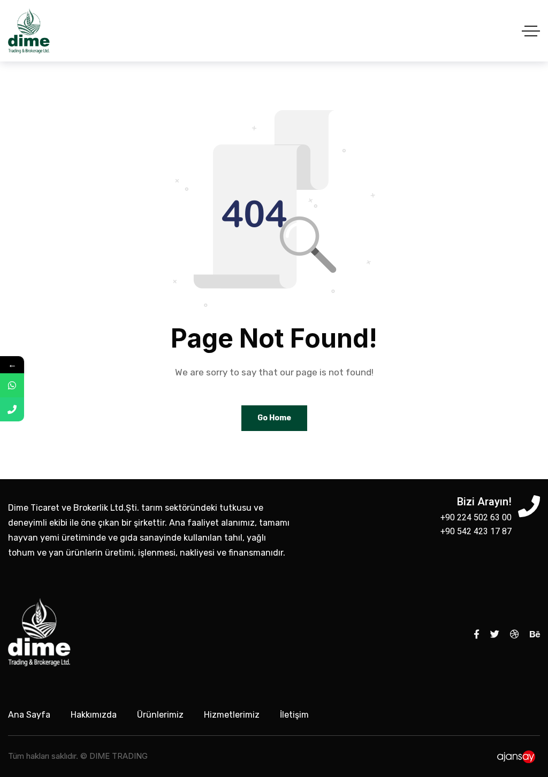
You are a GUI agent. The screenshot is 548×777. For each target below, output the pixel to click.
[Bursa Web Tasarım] (518, 756)
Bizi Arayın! (484, 501)
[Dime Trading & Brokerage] (29, 30)
